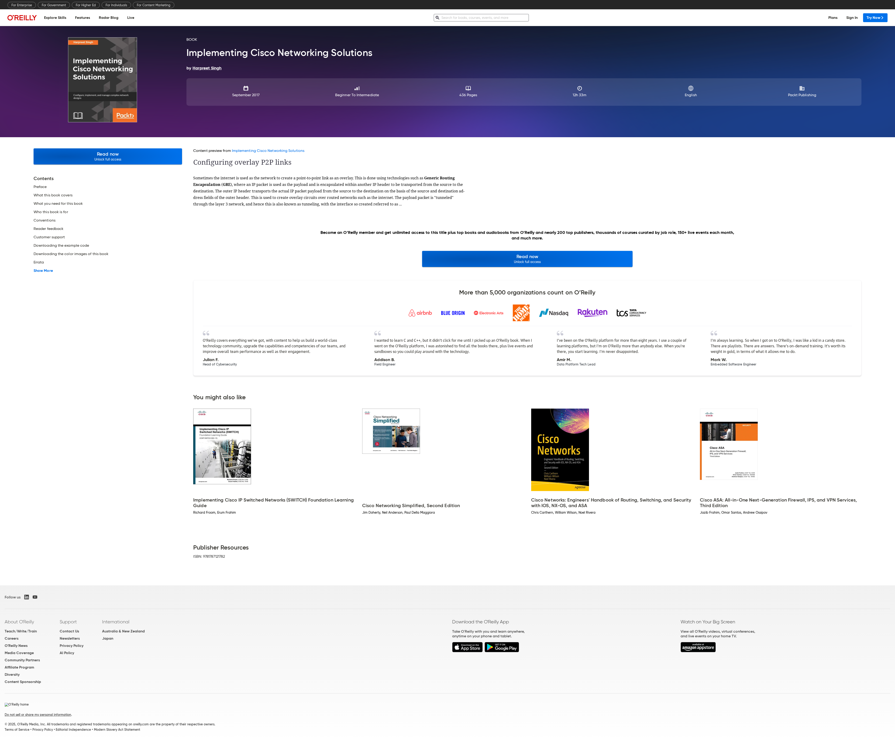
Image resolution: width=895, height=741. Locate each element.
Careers (11, 638)
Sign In (852, 17)
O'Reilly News (16, 645)
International (115, 622)
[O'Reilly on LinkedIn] (26, 597)
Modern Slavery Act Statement (117, 729)
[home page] (22, 17)
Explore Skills (55, 17)
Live (130, 17)
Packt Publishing (802, 95)
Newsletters (70, 638)
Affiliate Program (19, 667)
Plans (832, 17)
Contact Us (69, 631)
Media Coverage (19, 652)
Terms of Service (17, 729)
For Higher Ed (86, 5)
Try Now (873, 17)
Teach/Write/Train (21, 631)
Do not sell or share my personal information (38, 715)
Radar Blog (108, 17)
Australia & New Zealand (123, 631)
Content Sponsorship (23, 681)
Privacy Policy (71, 645)
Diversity (12, 674)
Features (82, 17)
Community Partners (22, 660)
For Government (54, 5)
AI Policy (67, 652)
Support (68, 622)
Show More (43, 271)
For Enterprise (21, 5)
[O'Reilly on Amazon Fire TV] (698, 651)
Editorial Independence (73, 729)
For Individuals (116, 5)
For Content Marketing (153, 5)
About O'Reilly (19, 622)
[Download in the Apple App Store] (467, 651)
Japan (107, 638)
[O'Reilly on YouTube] (35, 597)
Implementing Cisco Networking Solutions (268, 150)
